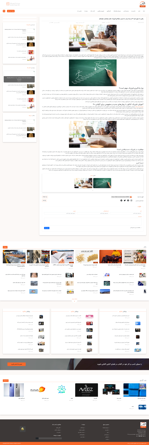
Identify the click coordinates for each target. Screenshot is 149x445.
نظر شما (139, 216)
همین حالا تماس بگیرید (16, 364)
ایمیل (74, 211)
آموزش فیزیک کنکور (139, 106)
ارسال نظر (47, 228)
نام (140, 211)
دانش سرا (133, 11)
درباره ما (86, 11)
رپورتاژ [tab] (5, 247)
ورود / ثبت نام (11, 11)
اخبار (139, 11)
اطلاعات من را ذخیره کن (135, 227)
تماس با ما (79, 11)
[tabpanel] (102, 183)
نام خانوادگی (106, 211)
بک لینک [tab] (6, 380)
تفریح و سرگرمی (101, 11)
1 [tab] (92, 190)
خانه (144, 11)
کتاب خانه (93, 11)
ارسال (37, 438)
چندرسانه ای (126, 11)
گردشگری (109, 11)
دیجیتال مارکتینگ (117, 11)
